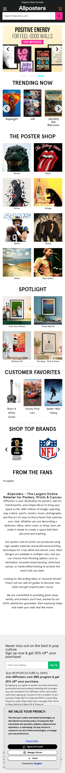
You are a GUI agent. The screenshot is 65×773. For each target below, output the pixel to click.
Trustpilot (8, 481)
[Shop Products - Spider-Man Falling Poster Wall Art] (53, 392)
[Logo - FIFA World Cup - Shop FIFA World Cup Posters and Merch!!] (17, 449)
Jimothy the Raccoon (53, 122)
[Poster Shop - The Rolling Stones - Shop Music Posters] (48, 157)
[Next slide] (57, 49)
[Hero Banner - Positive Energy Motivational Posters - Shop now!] (32, 48)
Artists (17, 278)
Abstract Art (17, 361)
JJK (32, 119)
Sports (17, 244)
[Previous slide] (8, 49)
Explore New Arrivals (32, 2)
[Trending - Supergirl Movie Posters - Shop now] (12, 103)
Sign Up (54, 665)
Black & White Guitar (11, 413)
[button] (32, 2)
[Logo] (32, 8)
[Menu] (4, 9)
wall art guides (31, 583)
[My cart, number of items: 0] (60, 8)
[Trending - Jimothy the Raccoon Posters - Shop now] (53, 103)
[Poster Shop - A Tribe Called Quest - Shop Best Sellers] (48, 262)
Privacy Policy (32, 741)
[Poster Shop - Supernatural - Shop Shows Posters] (48, 227)
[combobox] (28, 16)
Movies (17, 173)
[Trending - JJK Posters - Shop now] (32, 103)
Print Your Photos (17, 326)
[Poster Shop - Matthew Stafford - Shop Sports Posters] (17, 227)
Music (48, 173)
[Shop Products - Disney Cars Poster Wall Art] (32, 392)
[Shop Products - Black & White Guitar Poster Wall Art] (12, 392)
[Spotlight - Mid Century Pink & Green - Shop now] (48, 345)
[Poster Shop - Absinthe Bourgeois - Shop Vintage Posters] (48, 192)
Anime (17, 208)
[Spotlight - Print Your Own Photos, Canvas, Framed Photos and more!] (17, 310)
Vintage (48, 208)
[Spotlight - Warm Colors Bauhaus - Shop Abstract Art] (17, 345)
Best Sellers (48, 278)
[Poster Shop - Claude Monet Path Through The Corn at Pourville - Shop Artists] (17, 262)
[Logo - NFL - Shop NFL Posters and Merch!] (48, 449)
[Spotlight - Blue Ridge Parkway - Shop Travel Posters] (48, 310)
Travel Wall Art (48, 326)
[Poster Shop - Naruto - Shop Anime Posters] (17, 192)
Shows (48, 244)
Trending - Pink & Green (48, 361)
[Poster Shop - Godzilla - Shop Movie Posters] (17, 157)
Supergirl (12, 119)
